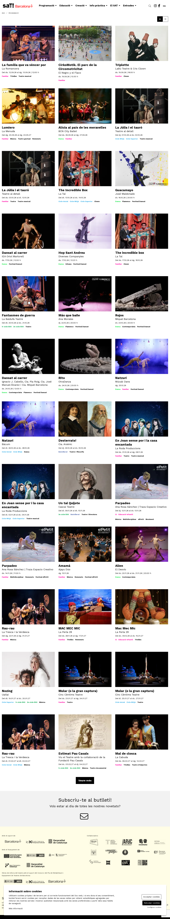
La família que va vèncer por (24, 65)
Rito (61, 378)
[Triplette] (141, 43)
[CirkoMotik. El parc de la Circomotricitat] (84, 43)
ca (164, 5)
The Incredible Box (73, 190)
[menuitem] (155, 6)
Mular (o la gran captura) (77, 691)
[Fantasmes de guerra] (28, 293)
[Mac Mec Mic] (141, 606)
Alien (119, 566)
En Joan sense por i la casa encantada (136, 442)
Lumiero (8, 127)
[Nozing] (28, 669)
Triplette (122, 65)
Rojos (119, 315)
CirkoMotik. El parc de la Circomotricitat (77, 67)
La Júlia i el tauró (128, 127)
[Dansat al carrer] (28, 231)
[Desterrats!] (84, 419)
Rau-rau (8, 628)
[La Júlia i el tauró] (141, 106)
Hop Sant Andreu (71, 253)
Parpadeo (122, 503)
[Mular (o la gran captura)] (141, 669)
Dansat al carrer (14, 253)
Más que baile (69, 315)
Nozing (7, 691)
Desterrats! (67, 440)
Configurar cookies (154, 907)
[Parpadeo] (141, 481)
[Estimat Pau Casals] (84, 732)
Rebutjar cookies (152, 903)
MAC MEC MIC (69, 628)
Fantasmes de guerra (18, 315)
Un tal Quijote (69, 503)
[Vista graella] (165, 19)
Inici (3, 13)
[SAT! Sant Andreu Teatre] (28, 6)
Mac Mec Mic (125, 628)
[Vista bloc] (160, 19)
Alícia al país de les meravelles (82, 127)
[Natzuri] (28, 419)
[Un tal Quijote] (84, 481)
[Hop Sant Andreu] (84, 231)
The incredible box (129, 253)
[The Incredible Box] (84, 168)
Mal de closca (125, 753)
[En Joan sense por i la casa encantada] (28, 481)
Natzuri (121, 378)
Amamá (64, 566)
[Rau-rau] (28, 732)
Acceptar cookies (151, 897)
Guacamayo (124, 190)
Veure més (84, 780)
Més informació (16, 908)
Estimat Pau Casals (73, 753)
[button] (150, 6)
